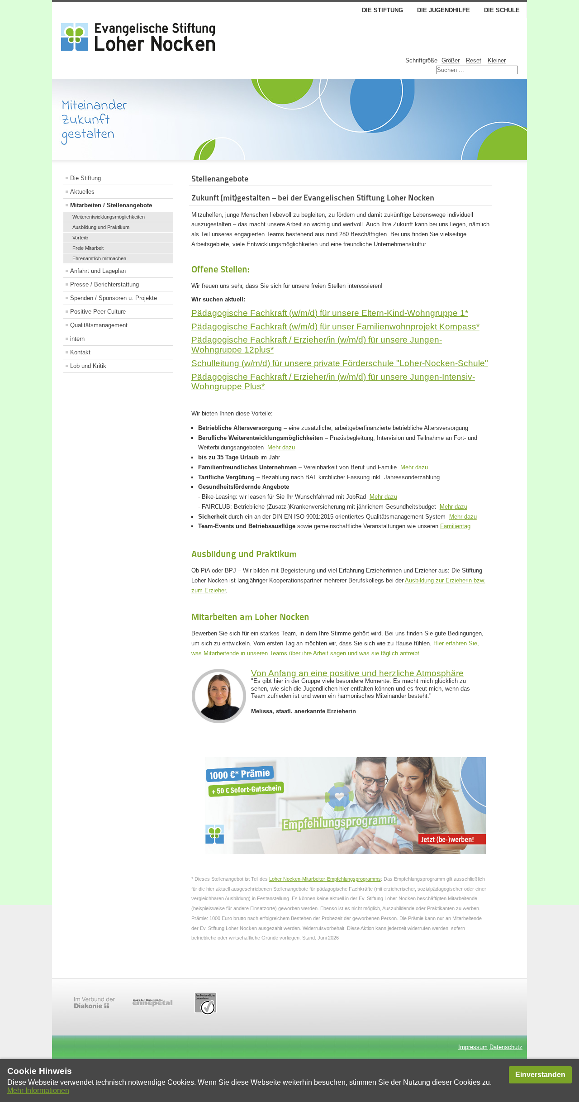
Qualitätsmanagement (99, 325)
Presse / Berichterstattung (104, 284)
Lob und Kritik (88, 366)
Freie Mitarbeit (88, 248)
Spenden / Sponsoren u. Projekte (113, 298)
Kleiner (497, 60)
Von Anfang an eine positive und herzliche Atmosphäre (357, 673)
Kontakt (80, 352)
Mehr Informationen (38, 1090)
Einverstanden (540, 1074)
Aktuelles (82, 191)
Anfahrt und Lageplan (98, 270)
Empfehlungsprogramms (354, 879)
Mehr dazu (281, 447)
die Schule (502, 10)
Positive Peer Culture (98, 311)
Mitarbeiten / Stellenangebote (111, 205)
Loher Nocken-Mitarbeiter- (298, 879)
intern (77, 338)
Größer (450, 60)
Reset (473, 60)
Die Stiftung (382, 10)
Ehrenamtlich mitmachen (99, 258)
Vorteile (80, 237)
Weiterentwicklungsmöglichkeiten (108, 216)
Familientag (455, 526)
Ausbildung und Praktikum (100, 227)
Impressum (473, 1047)
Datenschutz (505, 1047)
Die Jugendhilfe (443, 10)
